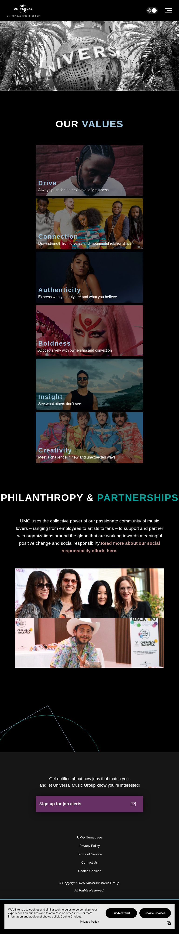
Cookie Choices (89, 871)
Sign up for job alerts (60, 804)
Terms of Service (89, 854)
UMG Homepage (89, 837)
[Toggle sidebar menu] (168, 10)
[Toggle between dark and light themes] (152, 10)
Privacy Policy (89, 846)
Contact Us (89, 862)
